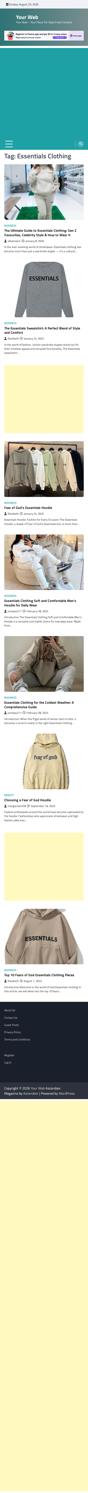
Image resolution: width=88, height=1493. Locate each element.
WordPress (66, 1093)
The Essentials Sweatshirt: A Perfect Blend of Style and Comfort (42, 330)
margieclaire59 (17, 806)
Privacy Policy (12, 1032)
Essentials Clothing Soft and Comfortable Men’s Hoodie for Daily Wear (40, 603)
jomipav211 (15, 611)
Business (10, 225)
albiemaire (14, 241)
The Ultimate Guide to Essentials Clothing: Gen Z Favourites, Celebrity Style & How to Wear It (40, 232)
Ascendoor (30, 1093)
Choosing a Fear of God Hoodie (27, 800)
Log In (7, 1062)
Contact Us (10, 1017)
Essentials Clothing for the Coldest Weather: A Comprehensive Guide (39, 704)
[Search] (81, 144)
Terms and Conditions (17, 1039)
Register (9, 1055)
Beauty (9, 795)
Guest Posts (11, 1025)
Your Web (27, 17)
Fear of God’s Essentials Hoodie (28, 507)
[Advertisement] (44, 92)
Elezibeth (13, 338)
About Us (9, 1010)
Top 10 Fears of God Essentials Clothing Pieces (39, 974)
